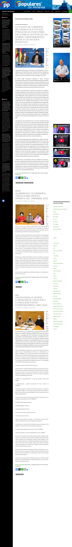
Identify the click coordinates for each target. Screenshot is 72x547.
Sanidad (55, 318)
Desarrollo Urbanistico (58, 263)
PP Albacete (56, 214)
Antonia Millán (19, 474)
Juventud (55, 288)
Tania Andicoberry (29, 182)
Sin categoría (56, 326)
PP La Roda (55, 224)
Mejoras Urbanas (57, 293)
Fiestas (54, 276)
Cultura (55, 258)
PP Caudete (55, 216)
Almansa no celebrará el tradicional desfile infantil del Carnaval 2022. (32, 196)
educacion (17, 190)
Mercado (55, 296)
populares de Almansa (8, 11)
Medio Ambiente (57, 291)
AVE (54, 253)
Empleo (17, 295)
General (55, 278)
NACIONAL (5, 99)
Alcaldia (55, 245)
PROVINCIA (5, 17)
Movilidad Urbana (57, 298)
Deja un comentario (30, 44)
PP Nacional (56, 226)
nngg (52, 11)
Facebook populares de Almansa (60, 209)
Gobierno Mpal (40, 11)
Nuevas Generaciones (58, 306)
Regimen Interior (57, 316)
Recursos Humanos (57, 313)
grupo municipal (27, 11)
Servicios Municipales (58, 323)
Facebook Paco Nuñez (58, 206)
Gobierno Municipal (57, 281)
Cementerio (55, 255)
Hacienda (55, 283)
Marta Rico (18, 286)
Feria (54, 273)
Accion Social (18, 24)
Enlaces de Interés (57, 271)
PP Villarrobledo (57, 229)
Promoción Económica (58, 311)
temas (33, 11)
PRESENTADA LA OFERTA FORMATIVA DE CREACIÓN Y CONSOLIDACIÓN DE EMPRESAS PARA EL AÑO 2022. (31, 301)
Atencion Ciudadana (57, 250)
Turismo (55, 329)
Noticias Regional (57, 303)
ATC (54, 248)
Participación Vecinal (58, 308)
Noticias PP (47, 11)
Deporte (55, 260)
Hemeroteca (57, 11)
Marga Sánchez (19, 182)
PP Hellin (55, 221)
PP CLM (55, 219)
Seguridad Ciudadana (58, 321)
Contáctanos (65, 11)
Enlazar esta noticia (20, 173)
